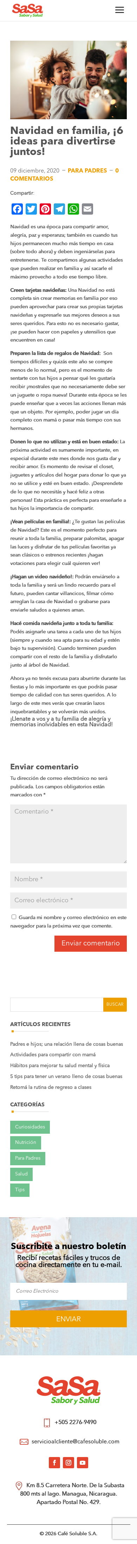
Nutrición (25, 1142)
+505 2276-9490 (75, 1422)
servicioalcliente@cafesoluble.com (75, 1442)
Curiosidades (30, 1127)
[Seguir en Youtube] (82, 1462)
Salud (21, 1174)
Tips (20, 1189)
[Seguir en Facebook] (54, 1462)
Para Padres (87, 171)
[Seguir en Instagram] (68, 1462)
